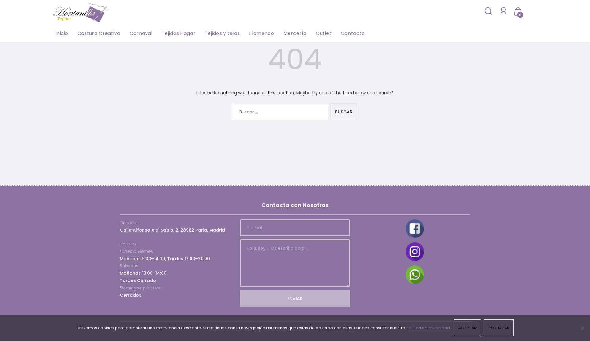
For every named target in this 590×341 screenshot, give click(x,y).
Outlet (324, 33)
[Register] (503, 11)
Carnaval (141, 33)
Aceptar (467, 328)
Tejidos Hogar (178, 33)
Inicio (61, 33)
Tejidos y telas (222, 33)
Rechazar (498, 328)
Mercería (294, 33)
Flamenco (261, 33)
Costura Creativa (98, 33)
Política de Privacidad (428, 328)
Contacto (353, 33)
